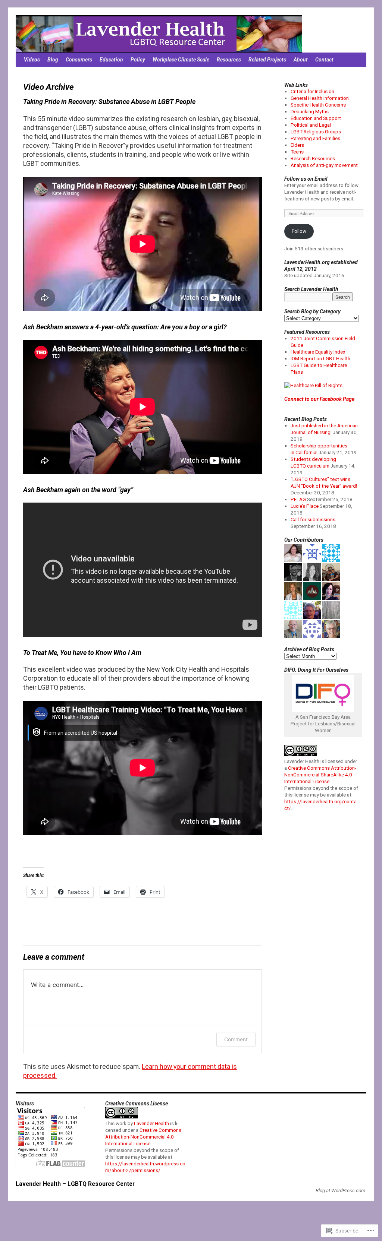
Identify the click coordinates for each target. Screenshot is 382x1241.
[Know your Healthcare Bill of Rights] (313, 385)
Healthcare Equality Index (318, 352)
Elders (297, 145)
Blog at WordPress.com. (341, 1190)
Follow (299, 231)
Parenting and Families (315, 138)
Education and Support (316, 118)
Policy (138, 60)
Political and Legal (311, 125)
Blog (52, 60)
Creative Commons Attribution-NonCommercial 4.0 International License (143, 1136)
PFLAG (298, 499)
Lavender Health (151, 1123)
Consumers (79, 60)
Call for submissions (313, 519)
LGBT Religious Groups (316, 131)
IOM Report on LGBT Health (320, 358)
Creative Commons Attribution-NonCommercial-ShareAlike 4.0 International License (320, 774)
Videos (32, 60)
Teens (297, 152)
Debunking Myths (310, 111)
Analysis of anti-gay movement (324, 165)
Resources (229, 60)
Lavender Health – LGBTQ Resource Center (75, 1183)
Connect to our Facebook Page (319, 399)
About (301, 60)
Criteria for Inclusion (312, 91)
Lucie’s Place (305, 506)
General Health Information (320, 98)
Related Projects (267, 60)
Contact (324, 60)
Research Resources (313, 158)
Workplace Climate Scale (181, 60)
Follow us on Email (306, 179)
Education (111, 60)
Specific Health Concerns (318, 105)
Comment (236, 1039)
